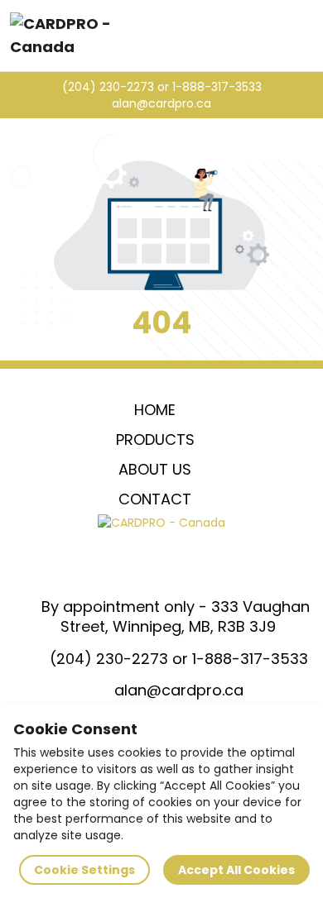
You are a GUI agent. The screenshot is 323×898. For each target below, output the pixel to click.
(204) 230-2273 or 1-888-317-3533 (162, 87)
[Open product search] (270, 35)
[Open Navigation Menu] (305, 35)
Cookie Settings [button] (84, 870)
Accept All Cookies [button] (236, 870)
